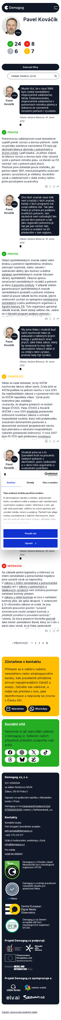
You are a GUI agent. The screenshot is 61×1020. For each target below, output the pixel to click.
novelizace (44, 436)
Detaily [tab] (30, 482)
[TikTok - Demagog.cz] (45, 752)
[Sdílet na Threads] (54, 186)
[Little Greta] (14, 988)
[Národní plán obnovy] (34, 948)
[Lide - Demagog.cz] (33, 760)
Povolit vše (30, 533)
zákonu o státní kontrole (18, 597)
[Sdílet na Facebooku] (46, 186)
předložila (32, 411)
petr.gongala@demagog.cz (18, 830)
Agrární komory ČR (13, 306)
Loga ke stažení (13, 853)
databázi (7, 274)
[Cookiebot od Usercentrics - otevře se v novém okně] (45, 474)
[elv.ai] (13, 997)
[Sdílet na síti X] (50, 186)
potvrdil (50, 618)
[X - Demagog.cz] (33, 752)
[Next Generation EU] (18, 958)
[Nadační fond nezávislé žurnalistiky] (14, 948)
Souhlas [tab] (11, 482)
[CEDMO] (23, 909)
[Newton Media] (35, 988)
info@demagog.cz (15, 844)
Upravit (29, 543)
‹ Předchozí (20, 643)
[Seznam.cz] (34, 997)
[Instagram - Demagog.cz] (22, 752)
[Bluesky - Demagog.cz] (22, 760)
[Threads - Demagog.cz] (10, 760)
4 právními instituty (22, 285)
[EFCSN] (12, 925)
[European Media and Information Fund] (18, 967)
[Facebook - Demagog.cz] (10, 752)
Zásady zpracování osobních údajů (19, 1012)
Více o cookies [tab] (50, 482)
